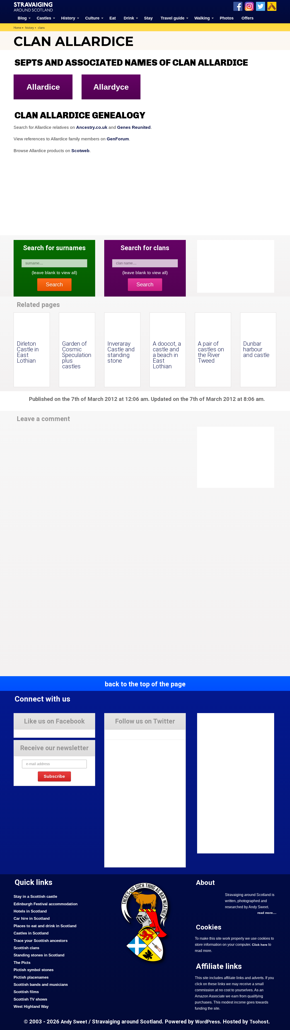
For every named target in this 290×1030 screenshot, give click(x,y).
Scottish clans (26, 948)
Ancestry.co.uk (91, 127)
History (68, 18)
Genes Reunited (134, 127)
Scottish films (26, 991)
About (205, 882)
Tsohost (258, 1022)
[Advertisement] (233, 457)
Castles (44, 18)
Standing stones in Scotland (39, 955)
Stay (148, 18)
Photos (227, 18)
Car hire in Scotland (32, 918)
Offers (248, 18)
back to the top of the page (145, 684)
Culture (92, 18)
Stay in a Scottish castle (35, 896)
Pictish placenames (31, 977)
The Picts (22, 962)
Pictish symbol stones (33, 970)
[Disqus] (100, 489)
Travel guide (172, 18)
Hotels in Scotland (30, 911)
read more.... (266, 912)
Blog (22, 18)
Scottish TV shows (30, 999)
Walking (202, 18)
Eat (112, 18)
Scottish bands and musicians (41, 984)
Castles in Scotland (31, 933)
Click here (259, 944)
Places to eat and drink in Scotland (45, 926)
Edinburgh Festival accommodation (45, 904)
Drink (129, 18)
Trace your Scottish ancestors (41, 940)
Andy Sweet (74, 1022)
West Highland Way (31, 1006)
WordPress (207, 1022)
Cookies (208, 927)
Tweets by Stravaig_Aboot (125, 733)
